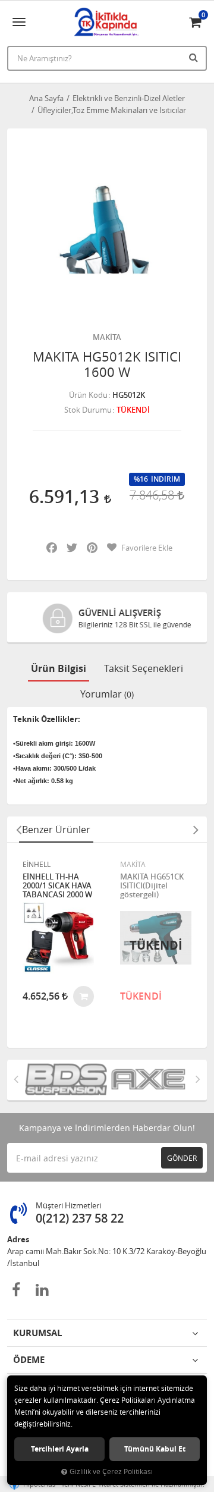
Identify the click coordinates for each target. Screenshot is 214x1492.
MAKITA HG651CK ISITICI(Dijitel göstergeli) (152, 885)
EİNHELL (37, 864)
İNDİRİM (165, 479)
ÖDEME (29, 1359)
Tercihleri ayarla (60, 1449)
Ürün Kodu (88, 395)
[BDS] (66, 1080)
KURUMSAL (37, 1333)
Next (195, 829)
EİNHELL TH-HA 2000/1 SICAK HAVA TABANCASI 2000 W (57, 885)
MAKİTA (107, 337)
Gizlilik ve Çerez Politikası (111, 1471)
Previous (18, 829)
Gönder (182, 1158)
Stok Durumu (88, 409)
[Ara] (195, 57)
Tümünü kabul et (154, 1449)
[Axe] (148, 1080)
